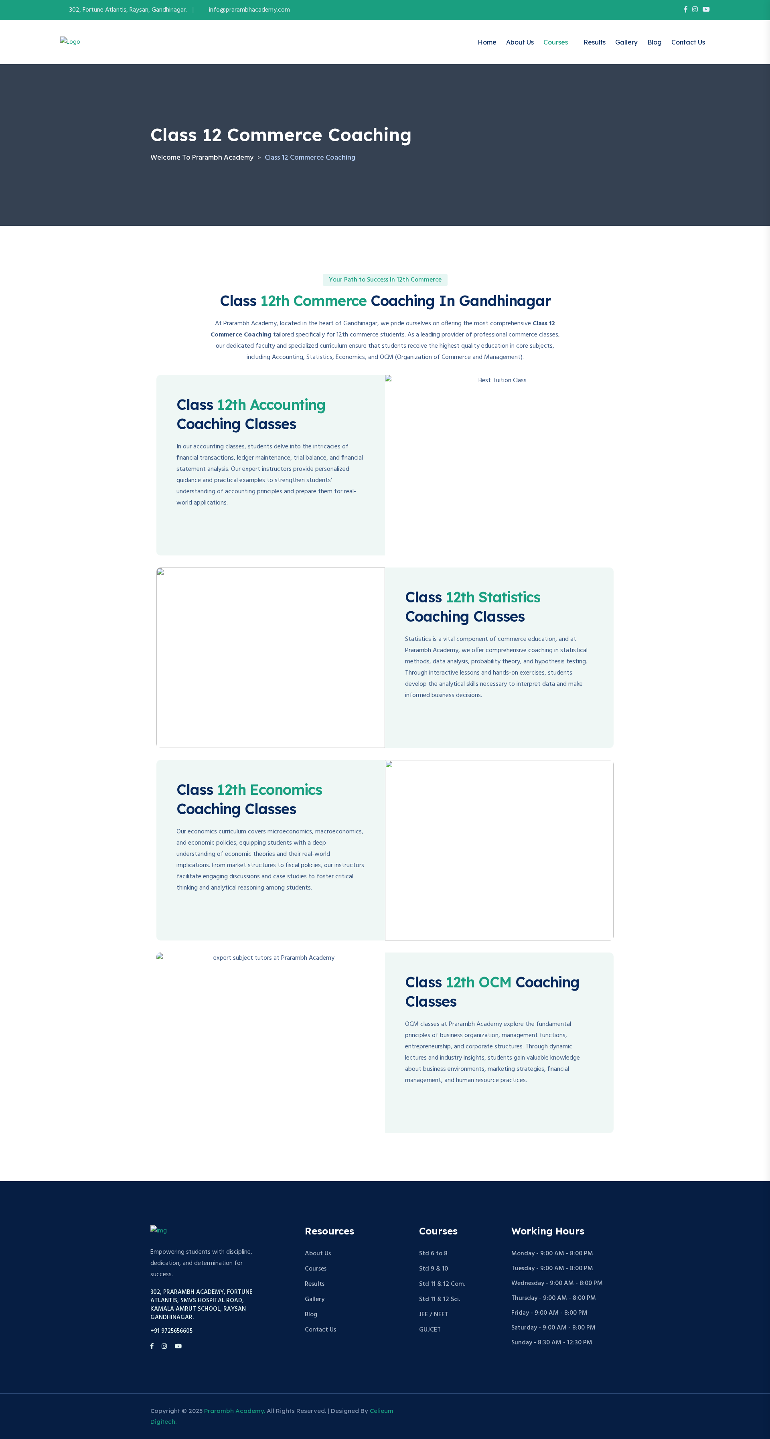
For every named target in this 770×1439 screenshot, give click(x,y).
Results (595, 42)
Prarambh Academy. (234, 1411)
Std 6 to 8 (433, 1253)
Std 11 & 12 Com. (442, 1284)
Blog (654, 42)
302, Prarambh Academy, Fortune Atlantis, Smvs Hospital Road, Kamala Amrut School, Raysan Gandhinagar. (201, 1305)
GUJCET (430, 1330)
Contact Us (688, 42)
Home (487, 42)
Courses (555, 42)
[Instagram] (695, 10)
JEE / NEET (433, 1314)
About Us (520, 42)
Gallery (626, 42)
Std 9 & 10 (433, 1269)
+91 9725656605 (171, 1331)
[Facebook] (685, 10)
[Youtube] (706, 10)
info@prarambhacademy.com (249, 10)
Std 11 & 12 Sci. (439, 1299)
